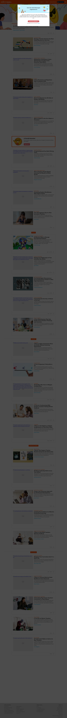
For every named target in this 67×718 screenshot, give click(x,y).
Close (48, 6)
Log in (38, 23)
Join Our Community (33, 21)
